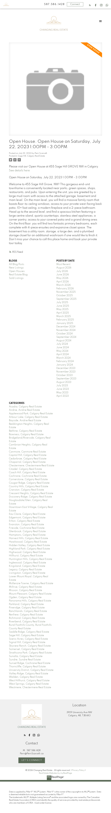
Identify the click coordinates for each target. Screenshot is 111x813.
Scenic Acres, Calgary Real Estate (28, 639)
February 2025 (65, 320)
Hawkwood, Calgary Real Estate (28, 542)
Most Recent (63, 264)
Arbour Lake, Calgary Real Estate (28, 417)
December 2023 (65, 368)
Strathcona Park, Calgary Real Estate (30, 653)
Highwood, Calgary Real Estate (27, 552)
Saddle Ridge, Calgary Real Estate (29, 632)
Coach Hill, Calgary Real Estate (27, 472)
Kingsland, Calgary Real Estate (27, 566)
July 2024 (62, 344)
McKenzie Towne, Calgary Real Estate (31, 583)
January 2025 (64, 323)
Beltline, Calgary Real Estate (25, 431)
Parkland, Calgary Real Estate (26, 604)
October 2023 (64, 375)
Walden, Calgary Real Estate (26, 677)
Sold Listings (16, 278)
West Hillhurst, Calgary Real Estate (29, 680)
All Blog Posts (16, 264)
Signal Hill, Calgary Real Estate (27, 642)
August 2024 (63, 340)
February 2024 (65, 361)
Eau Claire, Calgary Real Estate (27, 514)
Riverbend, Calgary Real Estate (27, 621)
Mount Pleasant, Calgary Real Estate (30, 594)
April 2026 (62, 281)
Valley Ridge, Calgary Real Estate (28, 673)
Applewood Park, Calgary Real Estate (31, 413)
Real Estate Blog (18, 274)
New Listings (16, 268)
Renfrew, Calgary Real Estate (26, 615)
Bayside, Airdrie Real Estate (25, 420)
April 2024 (62, 354)
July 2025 (62, 302)
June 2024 (62, 347)
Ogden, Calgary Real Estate (25, 597)
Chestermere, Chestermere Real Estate (31, 465)
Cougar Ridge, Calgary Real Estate (29, 483)
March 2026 (63, 285)
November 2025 (66, 292)
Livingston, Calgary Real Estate (27, 573)
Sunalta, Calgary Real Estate (26, 656)
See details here (19, 170)
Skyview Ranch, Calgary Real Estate (30, 646)
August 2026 (63, 268)
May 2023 (62, 392)
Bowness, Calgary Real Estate (26, 434)
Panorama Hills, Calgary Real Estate (30, 601)
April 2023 (62, 396)
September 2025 (66, 299)
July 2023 (62, 385)
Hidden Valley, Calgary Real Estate (29, 545)
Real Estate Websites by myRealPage (55, 773)
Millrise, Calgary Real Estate (25, 587)
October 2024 (64, 333)
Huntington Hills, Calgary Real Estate (30, 559)
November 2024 (66, 330)
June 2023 (62, 389)
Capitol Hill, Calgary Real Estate (27, 455)
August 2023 (63, 382)
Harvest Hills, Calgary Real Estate (28, 538)
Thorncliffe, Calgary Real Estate (27, 666)
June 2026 (62, 274)
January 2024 (64, 365)
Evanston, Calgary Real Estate (26, 524)
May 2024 (62, 351)
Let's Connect (32, 760)
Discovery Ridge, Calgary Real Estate (30, 497)
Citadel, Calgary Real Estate (25, 469)
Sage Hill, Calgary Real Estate (31, 156)
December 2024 (65, 326)
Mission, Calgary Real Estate (25, 590)
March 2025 (63, 316)
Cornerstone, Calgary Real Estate (28, 479)
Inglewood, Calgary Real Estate (27, 563)
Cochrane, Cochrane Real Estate (28, 476)
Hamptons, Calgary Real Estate (27, 535)
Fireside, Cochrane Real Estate (27, 528)
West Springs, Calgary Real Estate (29, 684)
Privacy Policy (78, 770)
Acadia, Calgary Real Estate (25, 406)
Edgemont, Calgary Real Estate (27, 517)
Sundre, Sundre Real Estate (25, 659)
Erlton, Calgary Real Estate (24, 521)
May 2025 (62, 309)
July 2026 (62, 271)
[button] (90, 5)
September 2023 (66, 378)
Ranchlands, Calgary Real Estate (28, 611)
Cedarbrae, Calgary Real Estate (27, 458)
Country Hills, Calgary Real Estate (28, 486)
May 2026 (62, 278)
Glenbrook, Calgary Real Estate (27, 531)
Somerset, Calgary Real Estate (26, 649)
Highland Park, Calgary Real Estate (29, 549)
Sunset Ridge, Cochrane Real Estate (29, 663)
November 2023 (66, 372)
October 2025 (64, 295)
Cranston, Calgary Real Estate (26, 490)
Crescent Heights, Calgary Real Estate (31, 493)
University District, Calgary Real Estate (31, 670)
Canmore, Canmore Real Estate (27, 452)
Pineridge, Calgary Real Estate (27, 607)
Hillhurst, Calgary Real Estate (26, 555)
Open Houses (17, 271)
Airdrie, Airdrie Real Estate (24, 410)
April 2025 (62, 313)
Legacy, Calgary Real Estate (25, 569)
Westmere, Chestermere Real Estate (30, 687)
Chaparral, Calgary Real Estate (27, 462)
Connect (75, 4)
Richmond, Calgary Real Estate (27, 618)
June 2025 (62, 306)
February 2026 (65, 288)
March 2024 (63, 358)
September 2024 (66, 337)
